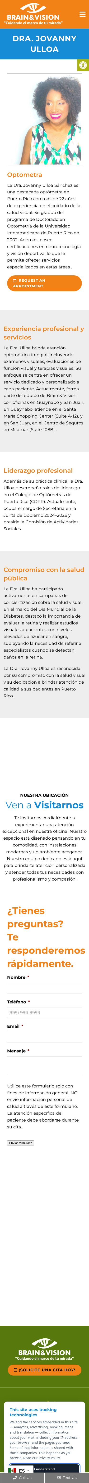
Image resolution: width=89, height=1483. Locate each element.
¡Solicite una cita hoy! (46, 1370)
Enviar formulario (20, 1143)
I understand (44, 1469)
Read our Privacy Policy (41, 1458)
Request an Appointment (29, 283)
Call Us (25, 1477)
